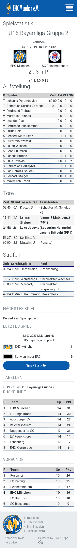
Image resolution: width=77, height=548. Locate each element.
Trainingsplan (35, 526)
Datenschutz (35, 522)
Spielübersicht (36, 530)
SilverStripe (61, 538)
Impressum (34, 517)
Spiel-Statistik (36, 365)
